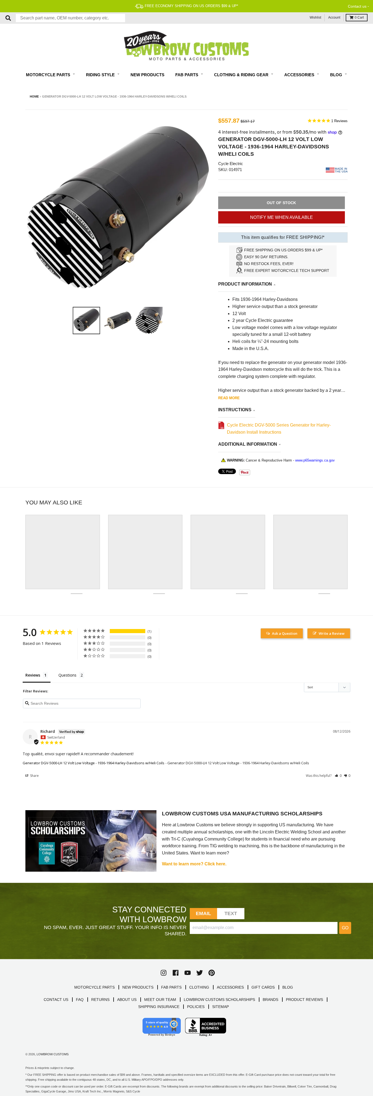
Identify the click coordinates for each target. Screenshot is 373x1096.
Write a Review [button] (332, 633)
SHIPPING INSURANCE (158, 1006)
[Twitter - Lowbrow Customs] (199, 972)
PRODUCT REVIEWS (304, 999)
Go (345, 927)
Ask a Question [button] (284, 633)
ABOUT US (127, 999)
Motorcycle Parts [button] (48, 74)
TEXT (230, 913)
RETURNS (100, 999)
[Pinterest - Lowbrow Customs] (211, 972)
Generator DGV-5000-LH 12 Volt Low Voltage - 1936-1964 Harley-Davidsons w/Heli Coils (93, 762)
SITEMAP (220, 1006)
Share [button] (34, 775)
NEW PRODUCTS (137, 987)
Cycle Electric (230, 163)
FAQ (80, 999)
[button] (338, 775)
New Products (147, 74)
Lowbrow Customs (53, 1054)
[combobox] (70, 18)
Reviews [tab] (32, 675)
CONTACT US (56, 999)
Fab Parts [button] (187, 74)
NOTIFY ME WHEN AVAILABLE (281, 217)
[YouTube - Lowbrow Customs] (187, 972)
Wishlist (315, 17)
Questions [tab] (67, 675)
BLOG (287, 987)
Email (203, 913)
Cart (359, 17)
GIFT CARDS (263, 987)
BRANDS (270, 999)
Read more (229, 398)
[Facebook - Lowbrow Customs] (175, 972)
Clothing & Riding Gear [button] (242, 74)
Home (34, 96)
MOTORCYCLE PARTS (94, 987)
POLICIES (196, 1006)
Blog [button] (336, 74)
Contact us (357, 6)
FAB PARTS (171, 987)
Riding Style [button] (101, 74)
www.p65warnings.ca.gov (315, 460)
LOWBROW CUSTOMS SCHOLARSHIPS (219, 999)
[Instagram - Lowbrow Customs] (163, 972)
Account (334, 17)
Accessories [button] (299, 74)
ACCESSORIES (230, 987)
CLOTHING (199, 987)
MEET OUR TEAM (160, 999)
